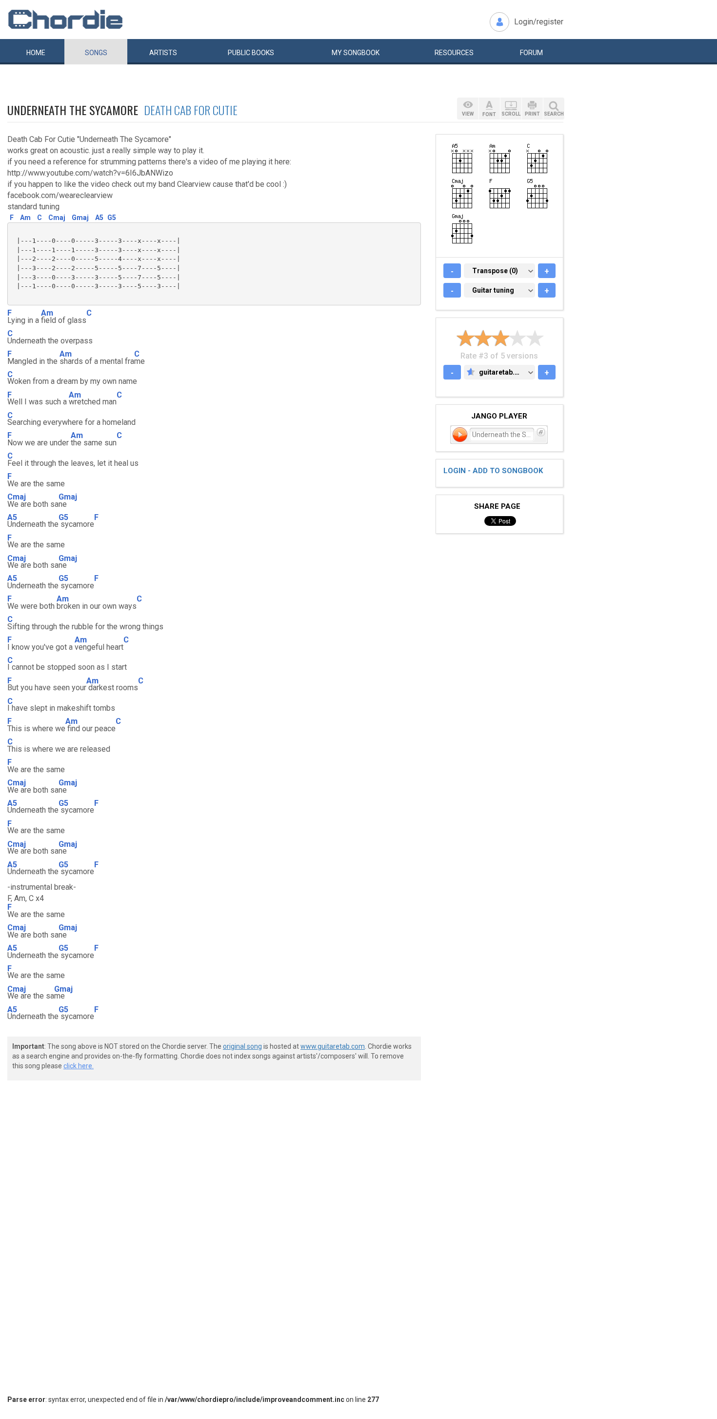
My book (355, 53)
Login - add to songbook (493, 470)
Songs (96, 53)
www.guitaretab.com (332, 1046)
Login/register (538, 21)
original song (242, 1046)
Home (35, 53)
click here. (78, 1066)
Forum (531, 53)
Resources (454, 53)
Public (251, 53)
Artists (163, 53)
